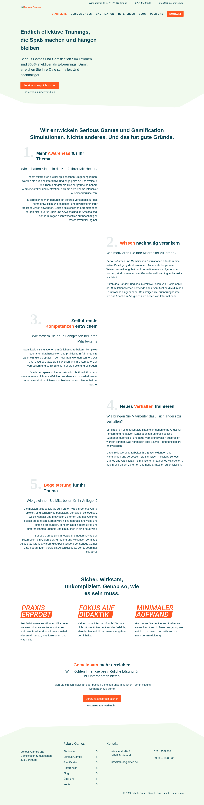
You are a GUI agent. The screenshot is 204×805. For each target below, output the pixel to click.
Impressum (178, 793)
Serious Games (72, 756)
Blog (66, 773)
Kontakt (68, 784)
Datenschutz (163, 793)
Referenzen (70, 767)
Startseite (69, 751)
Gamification (70, 762)
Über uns (68, 778)
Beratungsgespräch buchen (39, 85)
